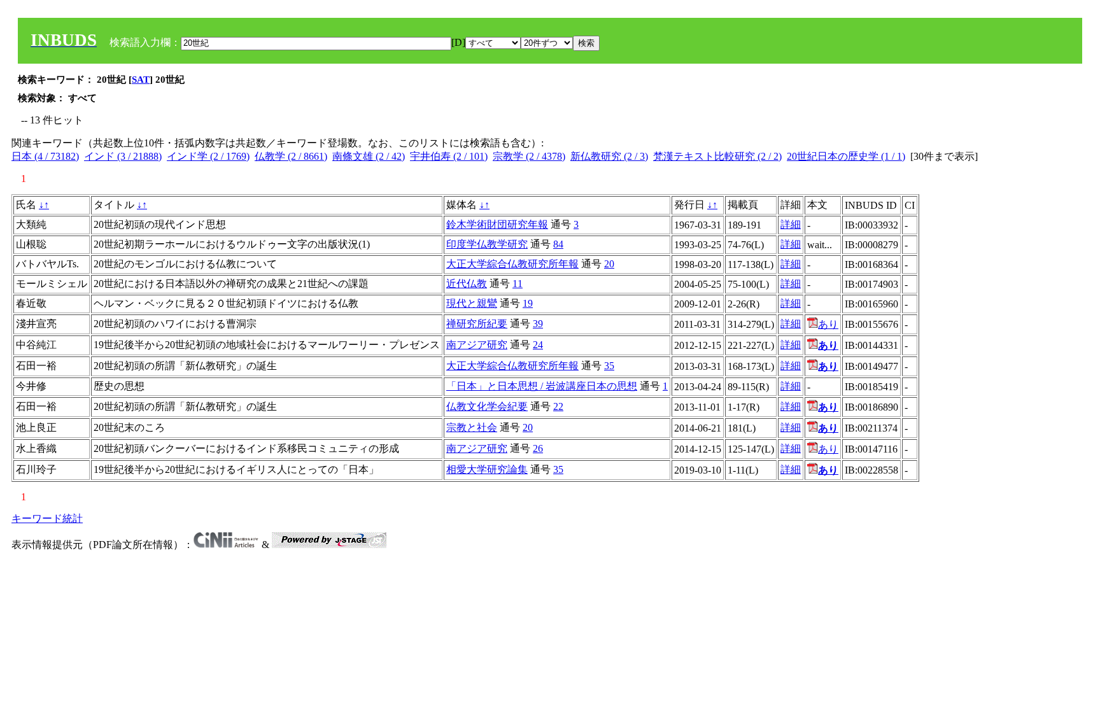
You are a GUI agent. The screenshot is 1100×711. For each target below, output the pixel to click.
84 (558, 244)
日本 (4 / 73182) (45, 156)
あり (828, 324)
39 (538, 323)
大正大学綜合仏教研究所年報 (512, 263)
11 (517, 283)
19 (528, 303)
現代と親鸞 (471, 303)
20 (609, 263)
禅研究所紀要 (476, 323)
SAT (141, 79)
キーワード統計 (47, 518)
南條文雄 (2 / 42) (368, 156)
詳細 (790, 224)
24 (538, 344)
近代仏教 (466, 283)
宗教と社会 (471, 427)
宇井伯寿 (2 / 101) (449, 156)
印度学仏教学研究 (487, 244)
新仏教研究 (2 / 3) (609, 156)
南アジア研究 (476, 344)
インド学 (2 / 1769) (208, 156)
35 (609, 365)
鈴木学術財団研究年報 (497, 224)
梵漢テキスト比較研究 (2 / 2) (717, 156)
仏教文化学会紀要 (487, 406)
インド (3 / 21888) (123, 156)
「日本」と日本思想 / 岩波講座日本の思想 (541, 386)
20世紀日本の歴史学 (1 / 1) (846, 156)
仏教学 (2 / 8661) (291, 156)
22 (558, 406)
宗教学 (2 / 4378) (529, 156)
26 (538, 448)
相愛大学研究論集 (487, 469)
